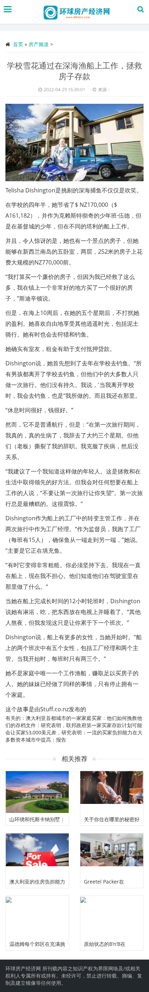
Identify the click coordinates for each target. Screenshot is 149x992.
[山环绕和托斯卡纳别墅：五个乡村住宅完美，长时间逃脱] (37, 792)
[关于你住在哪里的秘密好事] (111, 792)
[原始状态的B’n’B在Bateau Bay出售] (111, 917)
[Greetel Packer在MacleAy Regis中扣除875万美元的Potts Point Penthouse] (111, 854)
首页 (18, 44)
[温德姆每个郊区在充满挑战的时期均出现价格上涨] (37, 917)
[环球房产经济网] (76, 12)
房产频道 (39, 44)
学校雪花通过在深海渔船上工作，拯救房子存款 (74, 70)
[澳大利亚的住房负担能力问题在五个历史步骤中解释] (37, 854)
